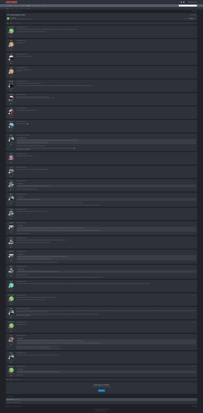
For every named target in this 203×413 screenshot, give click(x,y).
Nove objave (16, 5)
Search (38, 5)
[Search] (196, 5)
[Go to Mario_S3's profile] (11, 125)
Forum (7, 8)
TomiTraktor (13, 17)
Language (97, 409)
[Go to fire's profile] (11, 339)
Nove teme (23, 5)
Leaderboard (28, 8)
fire (11, 335)
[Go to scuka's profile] (11, 44)
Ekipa (16, 8)
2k (11, 290)
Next (11, 379)
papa (11, 54)
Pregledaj (28, 5)
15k (11, 176)
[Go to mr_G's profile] (11, 171)
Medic (11, 135)
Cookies (106, 409)
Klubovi (43, 5)
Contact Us (102, 409)
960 (11, 63)
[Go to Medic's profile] (11, 139)
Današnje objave (10, 5)
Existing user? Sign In (192, 2)
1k (11, 260)
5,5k (11, 247)
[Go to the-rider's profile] (11, 98)
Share (186, 18)
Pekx (11, 153)
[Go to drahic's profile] (11, 184)
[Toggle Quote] (17, 137)
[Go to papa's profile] (11, 57)
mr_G (11, 167)
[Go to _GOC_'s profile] (11, 111)
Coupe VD (11, 81)
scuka (11, 40)
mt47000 (11, 222)
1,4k (11, 117)
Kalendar (12, 8)
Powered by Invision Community (101, 411)
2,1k (11, 144)
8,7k (12, 218)
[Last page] (13, 23)
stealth (11, 281)
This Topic (191, 5)
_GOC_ (11, 108)
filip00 (11, 237)
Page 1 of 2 (17, 379)
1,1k (11, 103)
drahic (11, 180)
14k (11, 344)
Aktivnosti (34, 5)
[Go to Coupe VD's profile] (11, 85)
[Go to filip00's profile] (11, 241)
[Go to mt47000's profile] (11, 226)
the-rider (11, 94)
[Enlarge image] (27, 123)
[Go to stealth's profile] (11, 285)
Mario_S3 (11, 121)
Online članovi (21, 8)
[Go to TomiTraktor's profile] (8, 18)
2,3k (11, 49)
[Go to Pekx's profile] (11, 157)
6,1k (11, 90)
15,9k (12, 36)
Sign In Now (101, 390)
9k (11, 130)
